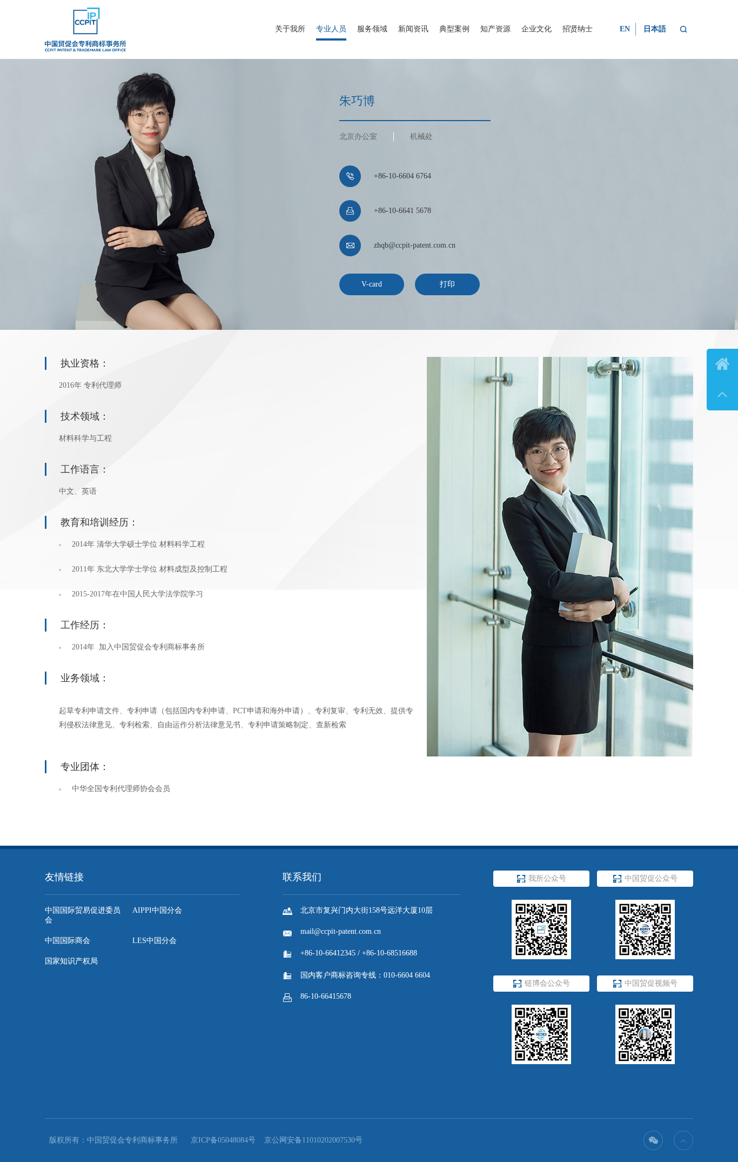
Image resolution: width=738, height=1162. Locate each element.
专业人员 (331, 29)
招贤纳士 (577, 29)
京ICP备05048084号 (223, 1140)
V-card (371, 284)
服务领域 (372, 29)
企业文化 (536, 29)
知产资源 (495, 29)
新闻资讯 (413, 29)
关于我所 (290, 29)
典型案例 (454, 29)
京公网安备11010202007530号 (313, 1140)
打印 (447, 284)
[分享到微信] (653, 1140)
